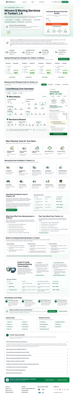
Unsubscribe (25, 392)
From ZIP (47, 18)
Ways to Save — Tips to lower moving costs (49, 227)
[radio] (10, 109)
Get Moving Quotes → (56, 24)
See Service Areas (28, 21)
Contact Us (8, 388)
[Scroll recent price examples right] (69, 70)
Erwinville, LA (25, 324)
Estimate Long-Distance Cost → (59, 275)
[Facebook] (55, 389)
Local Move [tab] (44, 84)
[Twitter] (57, 389)
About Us (7, 386)
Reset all (44, 96)
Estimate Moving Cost (57, 26)
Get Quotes (64, 1)
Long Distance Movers (60, 321)
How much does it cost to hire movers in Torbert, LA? (37, 341)
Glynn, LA (9, 329)
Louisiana (18, 7)
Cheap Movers (43, 326)
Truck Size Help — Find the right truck (48, 225)
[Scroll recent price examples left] (4, 70)
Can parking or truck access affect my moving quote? (37, 367)
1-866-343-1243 (57, 1)
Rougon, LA (25, 321)
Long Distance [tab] (50, 84)
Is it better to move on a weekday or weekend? (37, 361)
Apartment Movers (44, 324)
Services (24, 1)
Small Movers (58, 324)
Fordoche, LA (25, 329)
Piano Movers (58, 326)
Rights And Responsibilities (28, 388)
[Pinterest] (67, 389)
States (32, 1)
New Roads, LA (26, 326)
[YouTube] (60, 389)
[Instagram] (62, 389)
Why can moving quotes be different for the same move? (37, 358)
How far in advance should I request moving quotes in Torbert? (37, 355)
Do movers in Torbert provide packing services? (37, 370)
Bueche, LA (9, 324)
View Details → (12, 77)
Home (5, 7)
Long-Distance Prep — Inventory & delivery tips (50, 230)
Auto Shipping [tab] (57, 84)
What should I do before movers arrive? (37, 373)
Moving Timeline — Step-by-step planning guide (50, 222)
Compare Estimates (63, 311)
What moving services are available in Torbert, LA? (37, 349)
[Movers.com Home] (10, 2)
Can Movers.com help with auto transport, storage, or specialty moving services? (37, 364)
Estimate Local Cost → (40, 275)
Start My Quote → (52, 311)
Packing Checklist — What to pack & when (49, 224)
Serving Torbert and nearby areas (10, 21)
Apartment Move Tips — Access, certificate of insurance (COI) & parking (54, 229)
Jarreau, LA (9, 321)
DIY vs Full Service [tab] (65, 84)
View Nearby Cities (20, 21)
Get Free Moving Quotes (58, 133)
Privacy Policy (9, 390)
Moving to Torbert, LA (44, 329)
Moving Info (41, 1)
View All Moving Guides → (44, 232)
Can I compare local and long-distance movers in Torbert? (37, 352)
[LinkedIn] (65, 389)
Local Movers (43, 321)
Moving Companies (11, 7)
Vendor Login (25, 390)
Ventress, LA (10, 326)
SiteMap (23, 386)
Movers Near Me (9, 392)
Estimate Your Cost (11, 209)
